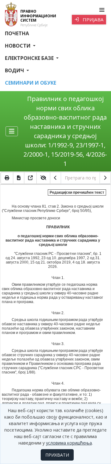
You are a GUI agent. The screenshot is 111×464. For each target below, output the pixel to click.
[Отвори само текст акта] (30, 178)
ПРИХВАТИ (57, 455)
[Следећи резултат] (105, 177)
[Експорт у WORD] (18, 178)
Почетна (17, 33)
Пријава (92, 19)
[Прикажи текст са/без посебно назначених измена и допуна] (43, 178)
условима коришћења (69, 443)
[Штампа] (7, 178)
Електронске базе (30, 58)
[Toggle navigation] (101, 10)
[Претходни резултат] (55, 178)
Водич (15, 70)
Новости (18, 45)
